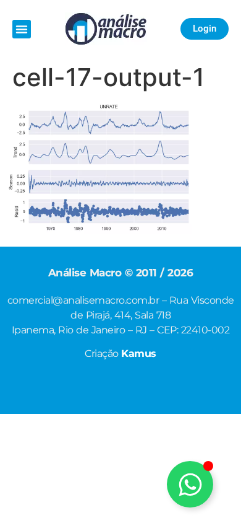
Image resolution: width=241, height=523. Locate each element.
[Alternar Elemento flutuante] (190, 484)
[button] (21, 29)
